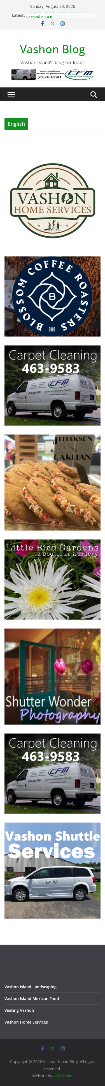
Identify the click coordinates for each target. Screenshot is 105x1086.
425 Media (62, 1075)
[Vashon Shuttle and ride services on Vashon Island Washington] (52, 826)
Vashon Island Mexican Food (31, 998)
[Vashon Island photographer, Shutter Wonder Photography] (52, 632)
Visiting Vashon (19, 1010)
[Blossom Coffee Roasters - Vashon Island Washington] (52, 260)
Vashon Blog (52, 49)
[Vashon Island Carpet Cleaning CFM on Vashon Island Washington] (52, 349)
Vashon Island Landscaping (30, 986)
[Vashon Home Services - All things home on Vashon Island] (52, 155)
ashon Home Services (27, 1022)
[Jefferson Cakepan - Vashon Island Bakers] (52, 438)
